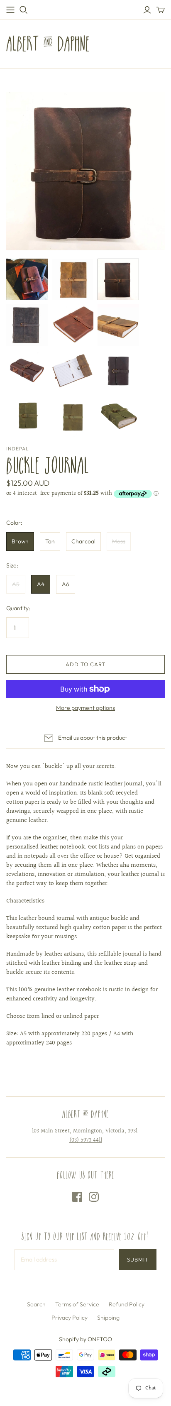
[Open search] (24, 10)
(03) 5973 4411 (85, 1140)
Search (36, 1304)
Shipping (108, 1317)
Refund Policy (126, 1304)
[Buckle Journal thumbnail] (27, 279)
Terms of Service (77, 1304)
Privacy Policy (69, 1317)
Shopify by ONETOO (85, 1339)
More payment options (85, 708)
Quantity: (18, 608)
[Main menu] (10, 10)
